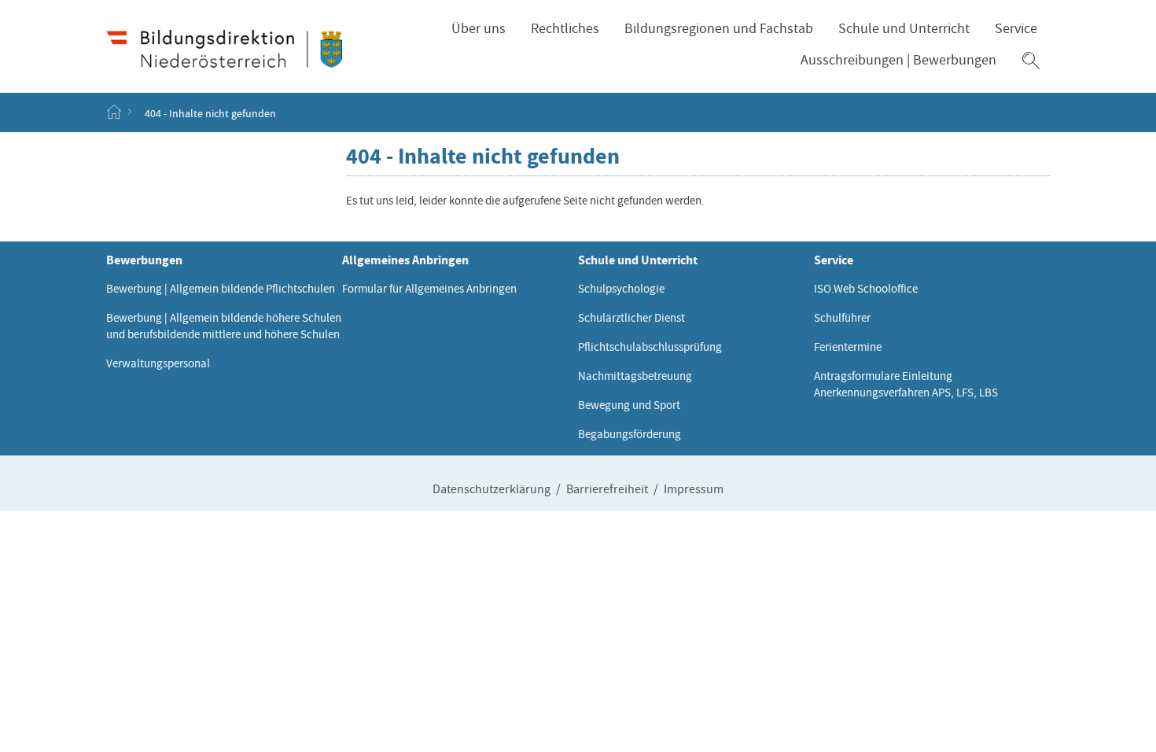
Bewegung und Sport (629, 405)
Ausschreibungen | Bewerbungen (898, 60)
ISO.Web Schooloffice (866, 289)
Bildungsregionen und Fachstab (718, 29)
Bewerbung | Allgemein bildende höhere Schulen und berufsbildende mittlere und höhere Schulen (223, 326)
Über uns (478, 29)
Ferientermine (848, 347)
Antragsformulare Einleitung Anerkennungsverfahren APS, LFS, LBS (906, 384)
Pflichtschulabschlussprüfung (650, 347)
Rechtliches (565, 29)
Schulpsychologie (621, 289)
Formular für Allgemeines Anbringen (429, 289)
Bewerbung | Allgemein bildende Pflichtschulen (220, 289)
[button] (1031, 60)
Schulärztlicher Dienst (631, 318)
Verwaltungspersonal (158, 363)
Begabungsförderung (629, 434)
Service (1016, 29)
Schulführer (842, 318)
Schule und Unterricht (904, 29)
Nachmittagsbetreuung (635, 376)
